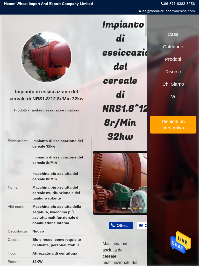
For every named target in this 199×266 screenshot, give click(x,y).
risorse (173, 71)
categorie (173, 46)
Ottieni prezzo (125, 225)
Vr (173, 96)
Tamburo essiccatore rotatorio (54, 110)
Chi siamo (173, 84)
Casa (173, 34)
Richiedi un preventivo (173, 124)
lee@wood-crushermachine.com (168, 11)
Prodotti (20, 110)
